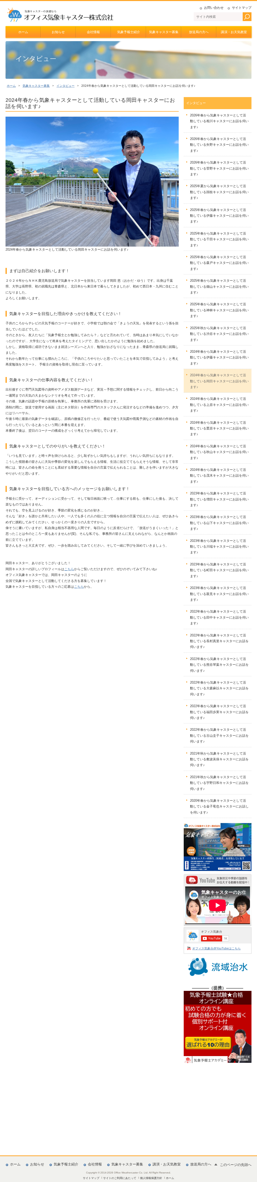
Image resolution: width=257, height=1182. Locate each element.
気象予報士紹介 (128, 32)
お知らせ (58, 32)
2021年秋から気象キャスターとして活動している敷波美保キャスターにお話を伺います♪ (219, 759)
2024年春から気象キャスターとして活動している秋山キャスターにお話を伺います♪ (219, 452)
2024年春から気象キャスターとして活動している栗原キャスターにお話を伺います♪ (219, 428)
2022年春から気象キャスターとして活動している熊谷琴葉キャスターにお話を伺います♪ (219, 665)
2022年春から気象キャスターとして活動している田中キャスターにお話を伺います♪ (219, 617)
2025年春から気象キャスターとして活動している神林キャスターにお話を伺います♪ (219, 310)
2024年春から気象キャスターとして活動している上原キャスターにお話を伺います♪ (219, 404)
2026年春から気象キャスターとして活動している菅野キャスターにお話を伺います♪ (219, 168)
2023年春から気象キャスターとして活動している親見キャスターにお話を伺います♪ (219, 594)
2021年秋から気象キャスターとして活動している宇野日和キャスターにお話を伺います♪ (219, 783)
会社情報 (93, 32)
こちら (69, 569)
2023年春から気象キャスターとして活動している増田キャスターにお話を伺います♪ (219, 499)
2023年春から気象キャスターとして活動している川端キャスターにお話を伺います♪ (219, 546)
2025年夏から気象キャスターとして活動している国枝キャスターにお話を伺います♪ (219, 192)
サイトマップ (241, 8)
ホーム (23, 32)
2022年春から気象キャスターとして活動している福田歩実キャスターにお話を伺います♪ (219, 712)
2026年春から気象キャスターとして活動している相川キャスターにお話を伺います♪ (219, 121)
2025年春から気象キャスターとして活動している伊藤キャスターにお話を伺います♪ (219, 216)
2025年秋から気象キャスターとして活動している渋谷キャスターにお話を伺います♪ (219, 334)
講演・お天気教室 (234, 32)
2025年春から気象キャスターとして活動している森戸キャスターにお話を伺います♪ (219, 263)
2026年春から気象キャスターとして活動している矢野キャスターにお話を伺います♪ (219, 145)
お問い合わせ (214, 8)
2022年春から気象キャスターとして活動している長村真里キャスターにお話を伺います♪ (219, 641)
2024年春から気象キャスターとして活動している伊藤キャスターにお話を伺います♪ (219, 357)
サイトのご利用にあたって (119, 1177)
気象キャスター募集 (163, 32)
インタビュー (65, 86)
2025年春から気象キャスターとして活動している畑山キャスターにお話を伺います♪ (219, 286)
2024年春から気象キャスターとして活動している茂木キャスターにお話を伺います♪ (219, 475)
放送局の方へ (199, 32)
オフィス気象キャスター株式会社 (60, 14)
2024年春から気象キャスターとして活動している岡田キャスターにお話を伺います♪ (219, 381)
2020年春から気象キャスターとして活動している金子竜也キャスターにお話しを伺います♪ (219, 806)
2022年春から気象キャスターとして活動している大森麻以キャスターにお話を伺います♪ (219, 688)
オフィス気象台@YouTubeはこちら (216, 948)
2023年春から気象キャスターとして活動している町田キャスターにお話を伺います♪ (219, 570)
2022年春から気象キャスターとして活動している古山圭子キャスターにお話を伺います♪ (219, 735)
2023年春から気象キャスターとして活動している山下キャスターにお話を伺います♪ (219, 523)
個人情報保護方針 (151, 1177)
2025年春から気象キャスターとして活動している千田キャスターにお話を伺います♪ (219, 239)
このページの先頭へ (235, 1165)
